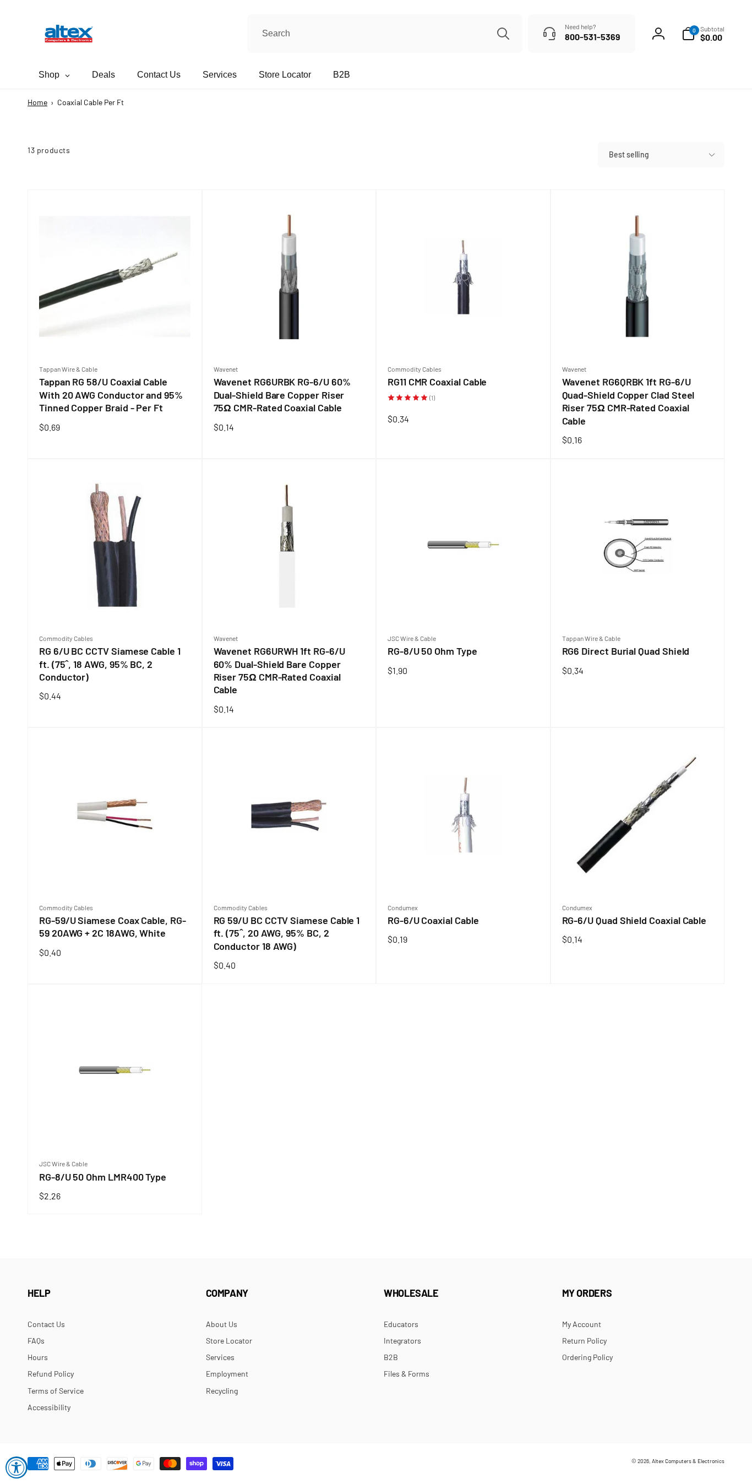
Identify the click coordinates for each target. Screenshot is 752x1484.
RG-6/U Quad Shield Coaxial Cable (637, 920)
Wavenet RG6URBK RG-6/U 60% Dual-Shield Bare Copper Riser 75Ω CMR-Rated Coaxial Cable (282, 395)
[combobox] (384, 33)
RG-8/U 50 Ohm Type (435, 651)
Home (37, 102)
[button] (703, 33)
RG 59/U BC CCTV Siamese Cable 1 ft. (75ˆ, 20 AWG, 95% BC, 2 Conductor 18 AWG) (287, 933)
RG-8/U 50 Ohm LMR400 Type (105, 1177)
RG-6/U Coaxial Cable (436, 920)
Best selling (629, 154)
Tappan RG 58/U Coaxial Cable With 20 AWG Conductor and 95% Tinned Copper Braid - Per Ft (111, 395)
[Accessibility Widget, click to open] (17, 1467)
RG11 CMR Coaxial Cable (440, 382)
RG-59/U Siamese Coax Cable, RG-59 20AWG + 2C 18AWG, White (112, 927)
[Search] (503, 34)
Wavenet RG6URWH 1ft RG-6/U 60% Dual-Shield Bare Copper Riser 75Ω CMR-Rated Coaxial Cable (279, 671)
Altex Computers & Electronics (688, 1461)
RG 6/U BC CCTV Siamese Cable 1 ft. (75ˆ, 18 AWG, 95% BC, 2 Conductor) (110, 664)
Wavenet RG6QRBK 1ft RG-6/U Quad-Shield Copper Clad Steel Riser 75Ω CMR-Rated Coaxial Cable (628, 401)
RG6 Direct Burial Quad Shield (629, 651)
